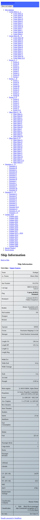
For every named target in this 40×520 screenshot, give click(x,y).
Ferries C (16, 66)
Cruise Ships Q (18, 45)
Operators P (13, 196)
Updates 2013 (13, 237)
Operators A (13, 166)
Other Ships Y (17, 159)
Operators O (13, 194)
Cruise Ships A (18, 13)
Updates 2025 (13, 216)
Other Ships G (17, 125)
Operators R (13, 198)
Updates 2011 (13, 240)
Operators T (13, 201)
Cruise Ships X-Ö (19, 58)
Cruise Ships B (18, 15)
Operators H (13, 179)
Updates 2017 (13, 231)
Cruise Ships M (18, 38)
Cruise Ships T (18, 51)
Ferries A (16, 62)
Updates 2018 (13, 229)
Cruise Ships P (18, 43)
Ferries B (16, 64)
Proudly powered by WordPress (11, 518)
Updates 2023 (13, 220)
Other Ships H (17, 127)
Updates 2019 (13, 227)
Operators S (13, 200)
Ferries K (16, 82)
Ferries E (16, 69)
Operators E (13, 174)
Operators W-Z (14, 207)
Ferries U (16, 103)
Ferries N (16, 88)
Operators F (13, 175)
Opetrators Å (13, 209)
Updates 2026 (9, 214)
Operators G (13, 177)
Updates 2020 (13, 226)
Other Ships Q (17, 146)
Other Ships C (17, 118)
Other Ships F (17, 123)
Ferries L (16, 84)
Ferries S (16, 99)
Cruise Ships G (18, 25)
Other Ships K (17, 133)
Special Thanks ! (10, 248)
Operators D (13, 172)
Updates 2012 (13, 239)
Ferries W (16, 107)
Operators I (12, 181)
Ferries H (16, 75)
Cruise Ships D (18, 19)
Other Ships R (17, 147)
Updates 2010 (13, 242)
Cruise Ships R (18, 47)
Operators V (13, 205)
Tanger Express (15, 268)
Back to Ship (5, 260)
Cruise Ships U (18, 53)
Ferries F (16, 71)
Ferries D (16, 67)
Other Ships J (17, 131)
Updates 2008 (13, 246)
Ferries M (16, 86)
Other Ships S (17, 149)
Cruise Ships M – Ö (15, 36)
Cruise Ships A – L (15, 12)
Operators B (13, 168)
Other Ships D (17, 120)
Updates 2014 (13, 235)
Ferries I (15, 77)
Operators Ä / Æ (14, 211)
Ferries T (16, 101)
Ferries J (16, 80)
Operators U (13, 203)
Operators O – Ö (10, 192)
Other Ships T (17, 151)
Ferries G (16, 73)
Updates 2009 (13, 244)
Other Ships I (17, 129)
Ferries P (16, 92)
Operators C (13, 170)
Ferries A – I (13, 60)
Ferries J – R (13, 79)
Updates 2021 (13, 224)
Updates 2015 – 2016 (16, 233)
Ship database (9, 10)
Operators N (13, 190)
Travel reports (9, 250)
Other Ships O (17, 142)
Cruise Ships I (17, 28)
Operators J (12, 183)
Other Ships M (18, 136)
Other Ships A (17, 114)
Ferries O (16, 90)
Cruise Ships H (18, 26)
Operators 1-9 (13, 213)
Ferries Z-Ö (17, 110)
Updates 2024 (13, 218)
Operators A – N (10, 164)
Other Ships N (17, 140)
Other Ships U (17, 153)
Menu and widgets (7, 6)
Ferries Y (16, 108)
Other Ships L (17, 134)
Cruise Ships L (18, 34)
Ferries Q (16, 93)
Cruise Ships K (18, 32)
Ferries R (16, 95)
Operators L (13, 187)
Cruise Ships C (18, 17)
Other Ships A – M (15, 112)
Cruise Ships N (18, 40)
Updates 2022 (13, 222)
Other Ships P (17, 144)
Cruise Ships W (18, 56)
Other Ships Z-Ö (18, 160)
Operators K (13, 185)
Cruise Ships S (18, 49)
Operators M (13, 188)
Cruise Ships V (18, 54)
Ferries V (16, 105)
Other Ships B (17, 116)
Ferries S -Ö (13, 97)
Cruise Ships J (17, 30)
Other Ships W (18, 157)
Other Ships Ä (17, 162)
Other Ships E (17, 121)
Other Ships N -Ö (15, 138)
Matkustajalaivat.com (8, 2)
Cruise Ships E (18, 21)
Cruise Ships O (18, 41)
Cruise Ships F (18, 23)
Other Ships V (17, 155)
